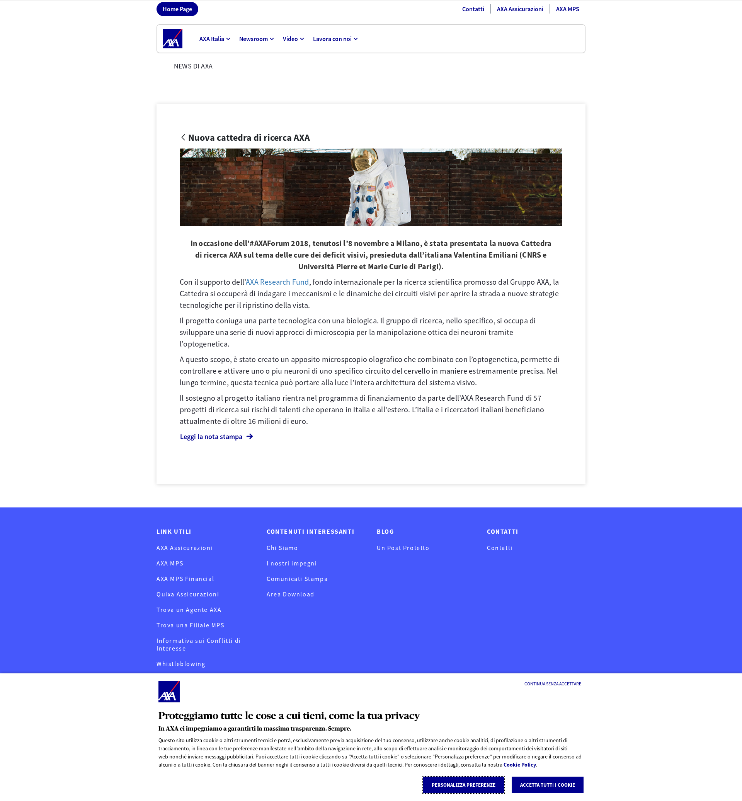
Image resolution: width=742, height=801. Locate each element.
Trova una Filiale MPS (191, 625)
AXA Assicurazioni (520, 9)
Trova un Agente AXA (189, 609)
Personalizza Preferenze (463, 785)
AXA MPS (567, 9)
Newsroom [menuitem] (253, 39)
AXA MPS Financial (185, 578)
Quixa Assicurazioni (188, 594)
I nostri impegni (292, 563)
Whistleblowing (181, 664)
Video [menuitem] (290, 39)
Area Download (291, 594)
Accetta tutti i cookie (547, 785)
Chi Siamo (282, 548)
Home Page (177, 9)
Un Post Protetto (403, 548)
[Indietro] (183, 138)
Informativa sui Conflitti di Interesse (199, 644)
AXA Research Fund (277, 282)
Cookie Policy (520, 764)
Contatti (473, 9)
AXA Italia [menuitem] (211, 39)
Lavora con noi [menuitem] (332, 39)
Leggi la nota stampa (211, 436)
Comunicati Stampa (297, 578)
